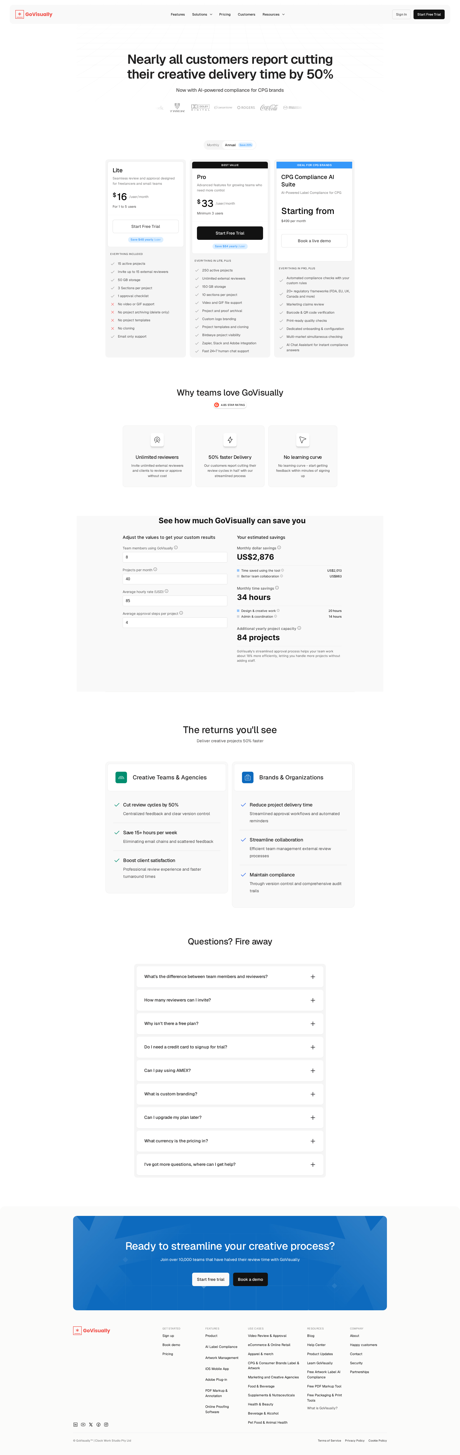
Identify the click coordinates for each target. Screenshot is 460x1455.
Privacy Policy (355, 1441)
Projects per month (137, 570)
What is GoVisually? (322, 1408)
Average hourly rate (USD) (143, 592)
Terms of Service (329, 1441)
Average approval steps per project (150, 613)
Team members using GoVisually (148, 548)
